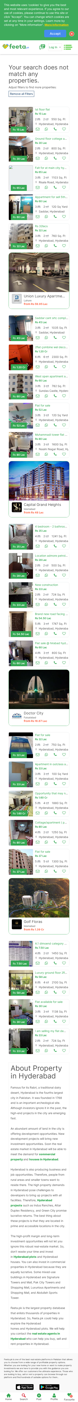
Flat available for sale (49, 1001)
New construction (46, 584)
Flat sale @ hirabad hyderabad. (55, 643)
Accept (55, 34)
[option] (21, 120)
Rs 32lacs (41, 226)
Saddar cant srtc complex (52, 318)
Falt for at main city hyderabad (55, 167)
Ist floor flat (42, 109)
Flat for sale (42, 405)
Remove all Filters (21, 93)
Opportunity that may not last (54, 793)
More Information (57, 24)
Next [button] (28, 128)
